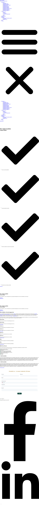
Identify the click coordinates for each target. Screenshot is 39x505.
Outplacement (4, 13)
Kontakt (2, 119)
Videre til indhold (2, 0)
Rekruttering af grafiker (6, 10)
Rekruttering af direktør (6, 7)
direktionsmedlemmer (7, 314)
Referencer (3, 16)
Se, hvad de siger (2, 337)
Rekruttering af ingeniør (6, 9)
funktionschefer (2, 314)
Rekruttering (3, 2)
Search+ (4, 12)
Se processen (1, 324)
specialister (35, 313)
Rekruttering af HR (5, 5)
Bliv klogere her (2, 344)
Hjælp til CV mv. (5, 19)
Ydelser (2, 11)
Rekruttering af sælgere (6, 4)
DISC (3, 15)
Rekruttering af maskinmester (6, 108)
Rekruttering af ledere (5, 3)
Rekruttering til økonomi (6, 6)
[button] (19, 61)
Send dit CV (4, 18)
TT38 (3, 14)
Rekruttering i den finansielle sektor (7, 8)
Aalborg (14, 313)
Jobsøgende (3, 17)
